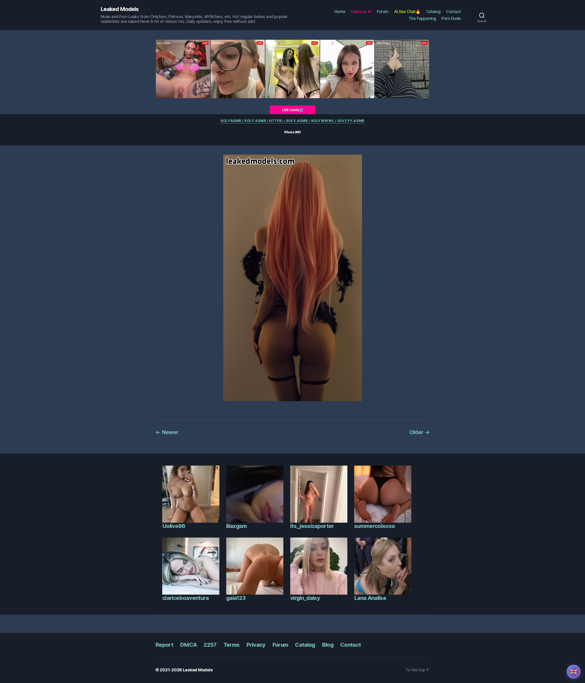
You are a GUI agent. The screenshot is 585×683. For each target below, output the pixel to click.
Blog (327, 644)
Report (164, 644)
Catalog (433, 11)
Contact (453, 11)
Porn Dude (451, 18)
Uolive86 (173, 526)
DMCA (188, 644)
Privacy (255, 644)
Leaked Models (120, 9)
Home (339, 11)
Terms (231, 644)
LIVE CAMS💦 (292, 110)
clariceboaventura (185, 598)
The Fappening (422, 18)
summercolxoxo (374, 526)
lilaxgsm (236, 526)
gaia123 (235, 598)
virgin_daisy (305, 598)
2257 (210, 644)
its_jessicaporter (312, 526)
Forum (382, 11)
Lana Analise (370, 598)
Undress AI (361, 11)
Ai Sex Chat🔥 (407, 11)
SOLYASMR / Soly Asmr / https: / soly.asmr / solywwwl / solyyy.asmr (292, 121)
